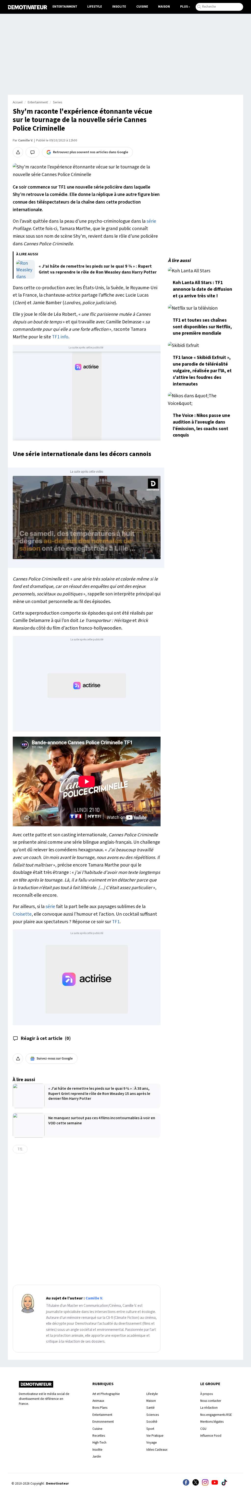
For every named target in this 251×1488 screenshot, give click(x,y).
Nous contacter (210, 1400)
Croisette (22, 914)
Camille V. (25, 140)
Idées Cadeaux (156, 1449)
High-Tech (99, 1442)
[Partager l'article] (18, 152)
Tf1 (20, 1149)
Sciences (152, 1414)
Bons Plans (99, 1407)
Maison (164, 6)
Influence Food (210, 1435)
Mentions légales (212, 1421)
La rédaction (209, 1407)
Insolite (119, 6)
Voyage (151, 1442)
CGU (203, 1428)
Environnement (103, 1421)
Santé (150, 1407)
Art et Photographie (106, 1394)
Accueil (18, 102)
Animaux (98, 1400)
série (151, 221)
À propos (206, 1394)
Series (57, 102)
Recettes (98, 1435)
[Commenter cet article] (32, 152)
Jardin (96, 1456)
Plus (184, 6)
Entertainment (64, 6)
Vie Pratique (154, 1435)
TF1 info (60, 336)
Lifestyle (94, 6)
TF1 (116, 921)
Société (151, 1421)
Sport (150, 1428)
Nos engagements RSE (216, 1414)
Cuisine (142, 6)
